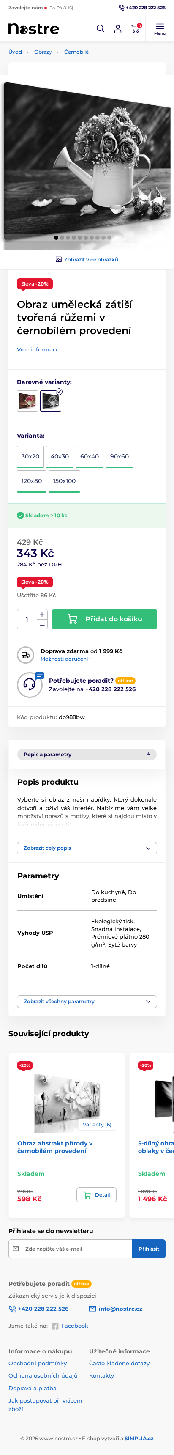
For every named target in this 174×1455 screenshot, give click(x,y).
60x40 (89, 456)
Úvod (15, 52)
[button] (100, 28)
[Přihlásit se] (117, 28)
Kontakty (101, 1375)
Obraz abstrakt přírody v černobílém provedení (54, 1147)
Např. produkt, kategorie (62, 67)
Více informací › (39, 349)
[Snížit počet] (42, 624)
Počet (27, 619)
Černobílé (76, 52)
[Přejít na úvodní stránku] (33, 29)
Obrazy (43, 52)
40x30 (60, 456)
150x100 (64, 481)
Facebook (74, 1325)
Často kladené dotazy (119, 1363)
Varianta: (31, 435)
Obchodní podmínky (37, 1363)
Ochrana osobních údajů (43, 1375)
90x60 (119, 456)
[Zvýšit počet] (42, 614)
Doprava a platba (32, 1388)
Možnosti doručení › (66, 659)
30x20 (30, 456)
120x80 (32, 481)
